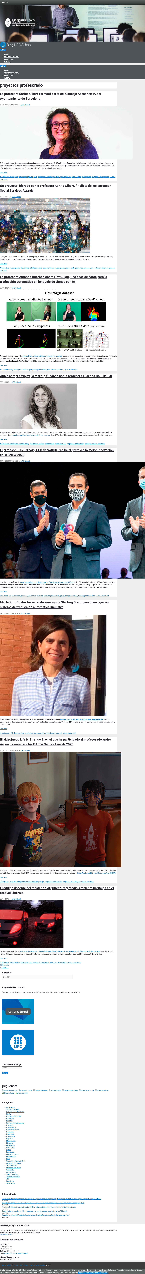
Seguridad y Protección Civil (15, 1161)
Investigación (15, 268)
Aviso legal (6, 1265)
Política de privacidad (38, 1265)
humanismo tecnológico (47, 177)
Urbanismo (25, 963)
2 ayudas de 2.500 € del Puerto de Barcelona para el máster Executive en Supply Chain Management (35, 1215)
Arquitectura (4, 268)
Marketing (9, 1143)
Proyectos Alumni (12, 1154)
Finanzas (9, 1121)
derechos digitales (26, 177)
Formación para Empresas (15, 1123)
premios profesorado (52, 596)
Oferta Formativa (11, 57)
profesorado (86, 177)
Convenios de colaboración (15, 1112)
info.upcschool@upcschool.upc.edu (16, 1253)
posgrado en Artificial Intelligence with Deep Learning (42, 356)
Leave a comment (70, 370)
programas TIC (60, 444)
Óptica (8, 1150)
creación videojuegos (18, 882)
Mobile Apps (10, 1145)
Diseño (8, 1114)
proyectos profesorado (100, 177)
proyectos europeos (82, 268)
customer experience (19, 596)
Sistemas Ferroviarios (13, 1168)
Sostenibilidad (15, 963)
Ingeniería (9, 1125)
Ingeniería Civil (11, 1127)
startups (88, 444)
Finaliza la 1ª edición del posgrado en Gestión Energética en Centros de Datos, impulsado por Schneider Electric (39, 1207)
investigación (60, 268)
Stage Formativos (12, 1174)
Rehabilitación (11, 1156)
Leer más (3, 172)
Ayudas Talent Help (12, 1109)
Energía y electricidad (13, 1116)
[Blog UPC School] (16, 47)
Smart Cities (10, 1170)
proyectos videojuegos (71, 882)
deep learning (8, 370)
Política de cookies (21, 1265)
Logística (9, 1138)
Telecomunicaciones (13, 1177)
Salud (8, 1159)
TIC (1, 177)
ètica (35, 177)
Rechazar (103, 1273)
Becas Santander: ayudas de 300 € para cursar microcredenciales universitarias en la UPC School (34, 1211)
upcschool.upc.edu (6, 1235)
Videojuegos (4, 882)
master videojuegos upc (35, 882)
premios (40, 596)
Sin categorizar (11, 1165)
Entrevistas (10, 1118)
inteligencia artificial (63, 177)
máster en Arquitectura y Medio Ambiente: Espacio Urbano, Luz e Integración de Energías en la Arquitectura (60, 951)
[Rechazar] (108, 1273)
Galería (7, 62)
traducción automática (55, 370)
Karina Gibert (76, 177)
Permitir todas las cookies (88, 1273)
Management (10, 1141)
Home (6, 54)
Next (5, 968)
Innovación (4, 596)
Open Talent (9, 59)
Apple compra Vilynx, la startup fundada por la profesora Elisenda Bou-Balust (56, 376)
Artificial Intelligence (10, 177)
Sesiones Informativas (13, 1163)
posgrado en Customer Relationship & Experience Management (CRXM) (46, 582)
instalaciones (44, 963)
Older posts (4, 965)
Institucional (10, 1134)
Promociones (10, 1152)
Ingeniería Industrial (12, 1130)
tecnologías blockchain (86, 596)
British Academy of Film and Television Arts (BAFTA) (96, 873)
